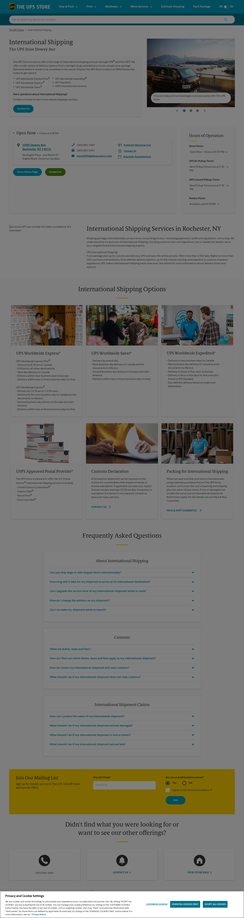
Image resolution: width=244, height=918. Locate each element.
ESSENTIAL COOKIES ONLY (185, 904)
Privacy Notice (39, 915)
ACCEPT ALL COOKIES (215, 904)
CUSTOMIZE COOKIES (156, 904)
